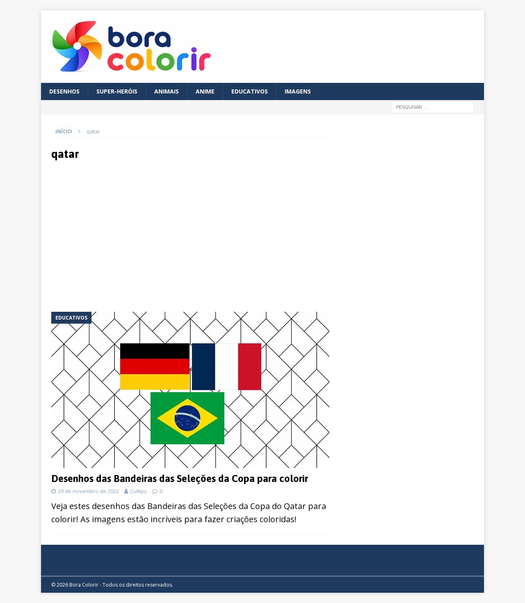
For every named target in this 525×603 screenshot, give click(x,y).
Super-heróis (116, 91)
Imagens (298, 91)
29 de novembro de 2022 (88, 491)
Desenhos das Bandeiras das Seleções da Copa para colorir (179, 478)
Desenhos (64, 91)
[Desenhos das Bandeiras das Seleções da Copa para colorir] (190, 390)
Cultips (138, 491)
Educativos (249, 91)
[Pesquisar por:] (433, 107)
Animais (166, 91)
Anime (205, 91)
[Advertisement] (123, 235)
